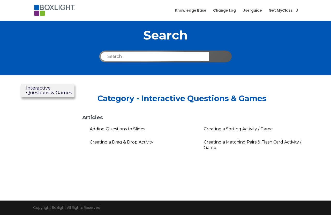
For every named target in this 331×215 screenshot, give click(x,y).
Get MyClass (281, 11)
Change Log (224, 11)
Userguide (252, 11)
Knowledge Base (190, 11)
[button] (47, 90)
